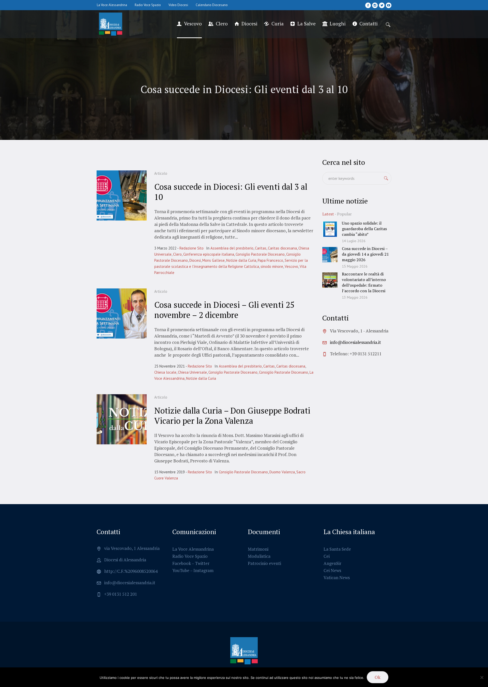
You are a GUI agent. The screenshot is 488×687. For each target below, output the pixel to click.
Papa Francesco (270, 260)
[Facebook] (368, 5)
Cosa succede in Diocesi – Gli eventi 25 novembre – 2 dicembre (224, 309)
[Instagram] (375, 5)
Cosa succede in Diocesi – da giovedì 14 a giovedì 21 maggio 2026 (365, 254)
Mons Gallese (213, 260)
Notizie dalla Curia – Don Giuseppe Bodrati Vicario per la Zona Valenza (232, 415)
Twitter (202, 563)
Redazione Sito (191, 248)
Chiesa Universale (192, 372)
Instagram (203, 570)
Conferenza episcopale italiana (208, 254)
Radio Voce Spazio (190, 556)
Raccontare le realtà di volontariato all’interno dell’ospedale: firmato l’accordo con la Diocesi (364, 282)
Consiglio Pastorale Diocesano (260, 254)
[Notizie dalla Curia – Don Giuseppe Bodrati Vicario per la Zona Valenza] (122, 419)
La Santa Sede (337, 549)
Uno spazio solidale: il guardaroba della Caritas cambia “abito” (364, 228)
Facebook (181, 563)
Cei (327, 556)
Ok (377, 677)
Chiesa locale (165, 372)
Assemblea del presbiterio (231, 248)
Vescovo (291, 266)
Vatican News (337, 577)
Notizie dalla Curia (241, 260)
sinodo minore (272, 266)
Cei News (332, 570)
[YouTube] (388, 5)
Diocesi (195, 260)
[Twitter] (382, 5)
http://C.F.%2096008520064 (131, 571)
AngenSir (332, 563)
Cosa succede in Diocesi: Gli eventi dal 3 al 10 (230, 191)
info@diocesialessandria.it (355, 342)
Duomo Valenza (282, 472)
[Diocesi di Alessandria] (244, 650)
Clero (177, 254)
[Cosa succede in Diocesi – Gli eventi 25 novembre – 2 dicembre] (122, 313)
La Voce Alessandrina (193, 549)
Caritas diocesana (282, 248)
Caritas (260, 248)
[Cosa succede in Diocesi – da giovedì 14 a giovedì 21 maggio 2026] (330, 254)
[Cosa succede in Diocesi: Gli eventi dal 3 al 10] (122, 195)
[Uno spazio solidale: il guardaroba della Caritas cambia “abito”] (330, 228)
